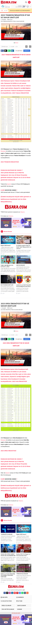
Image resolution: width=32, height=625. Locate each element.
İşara (11, 19)
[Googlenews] (20, 593)
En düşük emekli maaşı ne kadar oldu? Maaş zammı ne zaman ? (23, 247)
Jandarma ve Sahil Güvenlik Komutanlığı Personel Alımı (23, 286)
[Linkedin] (12, 593)
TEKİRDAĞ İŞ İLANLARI (6, 534)
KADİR (3, 190)
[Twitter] (7, 593)
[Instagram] (10, 593)
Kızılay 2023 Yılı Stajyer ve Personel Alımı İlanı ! (23, 555)
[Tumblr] (25, 593)
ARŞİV (8, 19)
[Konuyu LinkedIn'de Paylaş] (12, 51)
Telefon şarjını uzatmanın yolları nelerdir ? (19, 10)
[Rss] (27, 593)
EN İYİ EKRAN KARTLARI (7, 285)
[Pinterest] (17, 593)
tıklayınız (22, 212)
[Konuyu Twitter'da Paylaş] (5, 51)
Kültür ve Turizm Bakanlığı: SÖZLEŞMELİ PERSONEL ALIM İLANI (8, 575)
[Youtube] (15, 593)
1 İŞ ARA (12, 46)
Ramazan (3, 151)
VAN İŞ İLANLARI (20, 265)
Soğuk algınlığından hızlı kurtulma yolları (7, 266)
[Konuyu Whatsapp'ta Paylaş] (9, 51)
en (18, 83)
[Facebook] (5, 593)
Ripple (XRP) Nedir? (6, 245)
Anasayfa (4, 19)
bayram (9, 184)
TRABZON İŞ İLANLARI (22, 574)
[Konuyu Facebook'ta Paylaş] (2, 51)
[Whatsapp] (22, 593)
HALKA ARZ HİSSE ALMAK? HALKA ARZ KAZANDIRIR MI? (8, 555)
